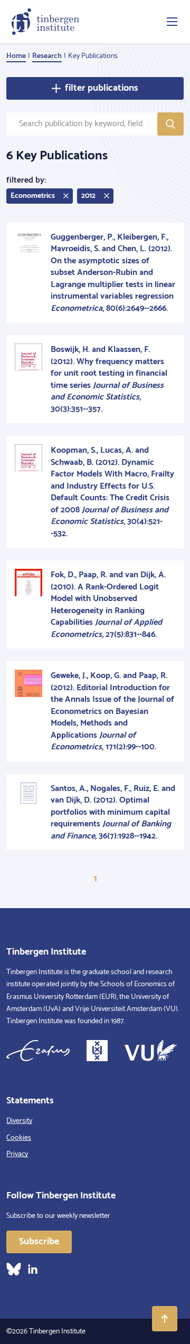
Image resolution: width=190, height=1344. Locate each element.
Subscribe (39, 1242)
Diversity (19, 1121)
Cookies (18, 1138)
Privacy (17, 1154)
